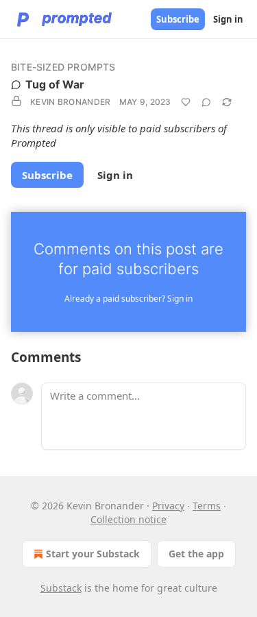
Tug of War (54, 84)
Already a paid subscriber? (128, 298)
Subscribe (177, 19)
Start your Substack (93, 553)
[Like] (186, 102)
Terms (207, 505)
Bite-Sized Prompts (63, 67)
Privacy (168, 505)
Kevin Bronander (70, 102)
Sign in (228, 19)
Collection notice (128, 519)
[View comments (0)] (206, 102)
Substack (61, 587)
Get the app (196, 553)
